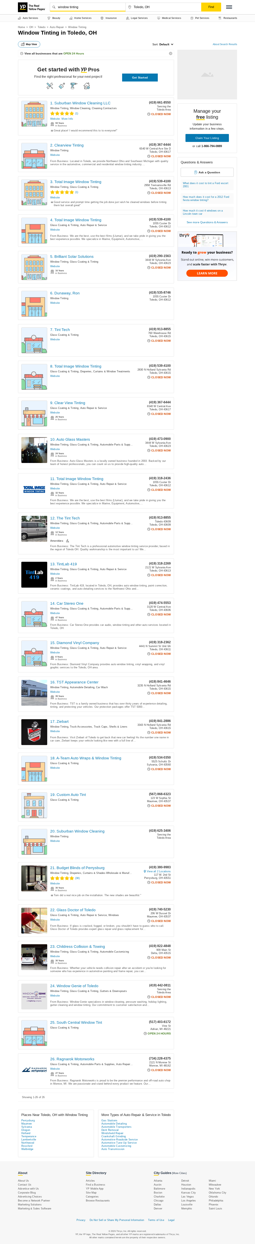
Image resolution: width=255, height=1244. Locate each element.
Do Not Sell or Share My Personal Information (117, 1220)
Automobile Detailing (82, 687)
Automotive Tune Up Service (119, 1142)
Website (55, 118)
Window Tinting (59, 108)
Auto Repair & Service (93, 225)
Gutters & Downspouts (113, 991)
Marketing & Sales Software (34, 1208)
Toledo (41, 27)
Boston (158, 1192)
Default (164, 44)
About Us (23, 1180)
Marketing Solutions (30, 1204)
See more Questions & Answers (207, 222)
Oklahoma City (218, 1192)
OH (31, 27)
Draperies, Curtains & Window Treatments (105, 371)
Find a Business (95, 1184)
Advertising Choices (30, 1196)
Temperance (28, 1136)
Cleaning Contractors (104, 108)
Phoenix (213, 1204)
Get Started (140, 77)
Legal (171, 1220)
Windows (113, 915)
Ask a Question (209, 172)
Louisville (186, 1204)
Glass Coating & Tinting (84, 186)
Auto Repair (57, 27)
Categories (92, 1196)
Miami (212, 1180)
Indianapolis (188, 1188)
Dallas (157, 1204)
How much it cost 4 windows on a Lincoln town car (203, 212)
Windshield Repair (112, 1133)
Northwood (27, 1142)
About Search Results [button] (225, 44)
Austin (157, 1184)
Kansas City (188, 1192)
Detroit (185, 1180)
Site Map (91, 1192)
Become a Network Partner (34, 1200)
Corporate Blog (27, 1192)
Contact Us (24, 1184)
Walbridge (27, 1149)
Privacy (80, 1220)
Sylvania (26, 1126)
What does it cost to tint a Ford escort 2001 (205, 185)
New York (214, 1188)
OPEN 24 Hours (73, 53)
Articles (90, 1180)
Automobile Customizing (114, 951)
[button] (229, 7)
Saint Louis (215, 1208)
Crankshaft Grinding (113, 1136)
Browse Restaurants (98, 1200)
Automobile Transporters (116, 1126)
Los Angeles (188, 1200)
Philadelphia (216, 1200)
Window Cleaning (80, 108)
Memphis (186, 1208)
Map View (31, 44)
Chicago (158, 1200)
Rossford (26, 1145)
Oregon (25, 1130)
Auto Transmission (113, 1149)
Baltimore (159, 1188)
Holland (25, 1133)
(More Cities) (179, 1173)
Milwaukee (215, 1184)
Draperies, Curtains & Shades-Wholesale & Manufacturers (104, 872)
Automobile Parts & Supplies (117, 444)
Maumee (26, 1123)
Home (21, 27)
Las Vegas (187, 1196)
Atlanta (158, 1180)
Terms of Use (156, 1220)
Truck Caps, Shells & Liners (110, 726)
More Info (67, 118)
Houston (186, 1184)
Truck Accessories (81, 726)
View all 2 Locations (159, 871)
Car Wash (102, 687)
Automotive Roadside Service (119, 1139)
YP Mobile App (95, 1188)
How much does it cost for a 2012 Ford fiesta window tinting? (206, 198)
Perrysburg (28, 1120)
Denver (158, 1208)
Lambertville (28, 1139)
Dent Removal (110, 1130)
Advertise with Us (28, 1188)
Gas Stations (109, 1120)
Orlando (213, 1196)
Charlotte (159, 1196)
